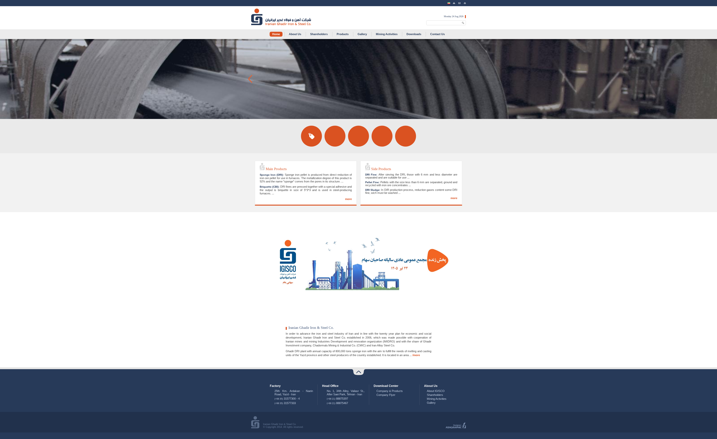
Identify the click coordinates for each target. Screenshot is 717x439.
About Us (295, 34)
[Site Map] (454, 3)
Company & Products (389, 391)
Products (343, 34)
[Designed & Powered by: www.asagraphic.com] (456, 427)
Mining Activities (387, 34)
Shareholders (319, 34)
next (467, 79)
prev (250, 79)
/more (416, 355)
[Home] (465, 3)
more (348, 199)
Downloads (413, 34)
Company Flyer (385, 394)
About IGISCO (436, 391)
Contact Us (437, 34)
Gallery (362, 34)
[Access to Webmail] (459, 3)
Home (276, 34)
